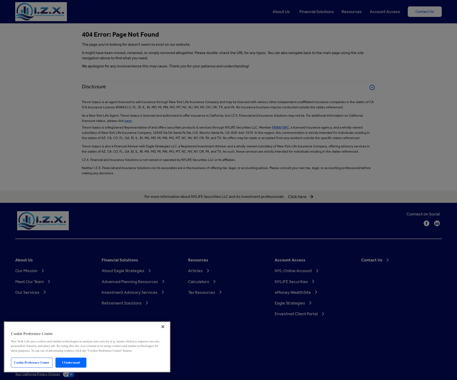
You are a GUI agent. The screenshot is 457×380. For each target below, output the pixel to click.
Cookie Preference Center (31, 362)
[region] (87, 346)
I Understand (71, 362)
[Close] (163, 326)
